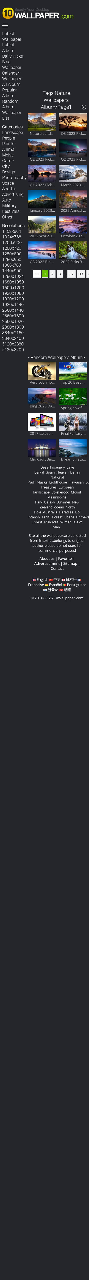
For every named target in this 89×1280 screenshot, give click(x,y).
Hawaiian (76, 482)
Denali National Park (54, 477)
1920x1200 (13, 298)
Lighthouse (58, 482)
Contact (57, 568)
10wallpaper (40, 12)
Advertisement (47, 563)
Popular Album (9, 92)
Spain (50, 472)
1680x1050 (13, 282)
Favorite (65, 558)
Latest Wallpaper (11, 36)
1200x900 (12, 242)
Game (8, 160)
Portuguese (76, 584)
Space (8, 183)
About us (47, 558)
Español (55, 584)
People (8, 138)
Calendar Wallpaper (11, 75)
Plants (8, 143)
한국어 (53, 589)
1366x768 (11, 265)
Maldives (51, 521)
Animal (9, 149)
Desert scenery (52, 467)
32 (71, 273)
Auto (6, 200)
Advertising (13, 194)
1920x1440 (13, 304)
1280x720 (11, 248)
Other (7, 217)
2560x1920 (13, 321)
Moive (8, 155)
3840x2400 (13, 338)
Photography (14, 177)
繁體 (67, 589)
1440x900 (12, 270)
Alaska (42, 482)
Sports (8, 188)
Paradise (66, 512)
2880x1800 (13, 327)
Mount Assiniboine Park (58, 497)
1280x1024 (13, 276)
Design (8, 171)
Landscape (12, 132)
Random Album (10, 103)
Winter (65, 521)
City (6, 166)
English (42, 579)
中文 (57, 579)
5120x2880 (13, 344)
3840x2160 (13, 332)
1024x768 (11, 236)
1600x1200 (13, 287)
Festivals (10, 211)
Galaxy (49, 502)
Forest (57, 517)
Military (9, 205)
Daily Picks (12, 56)
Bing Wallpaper (11, 64)
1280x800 (12, 253)
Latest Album (8, 47)
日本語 (71, 579)
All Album (11, 84)
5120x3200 (13, 349)
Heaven (62, 472)
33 (81, 273)
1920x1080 (13, 293)
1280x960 (11, 259)
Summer (63, 502)
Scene (69, 517)
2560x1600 (13, 315)
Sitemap (70, 563)
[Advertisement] (57, 57)
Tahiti (45, 517)
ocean (59, 507)
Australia (50, 512)
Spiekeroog (60, 492)
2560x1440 (13, 310)
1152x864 (11, 231)
